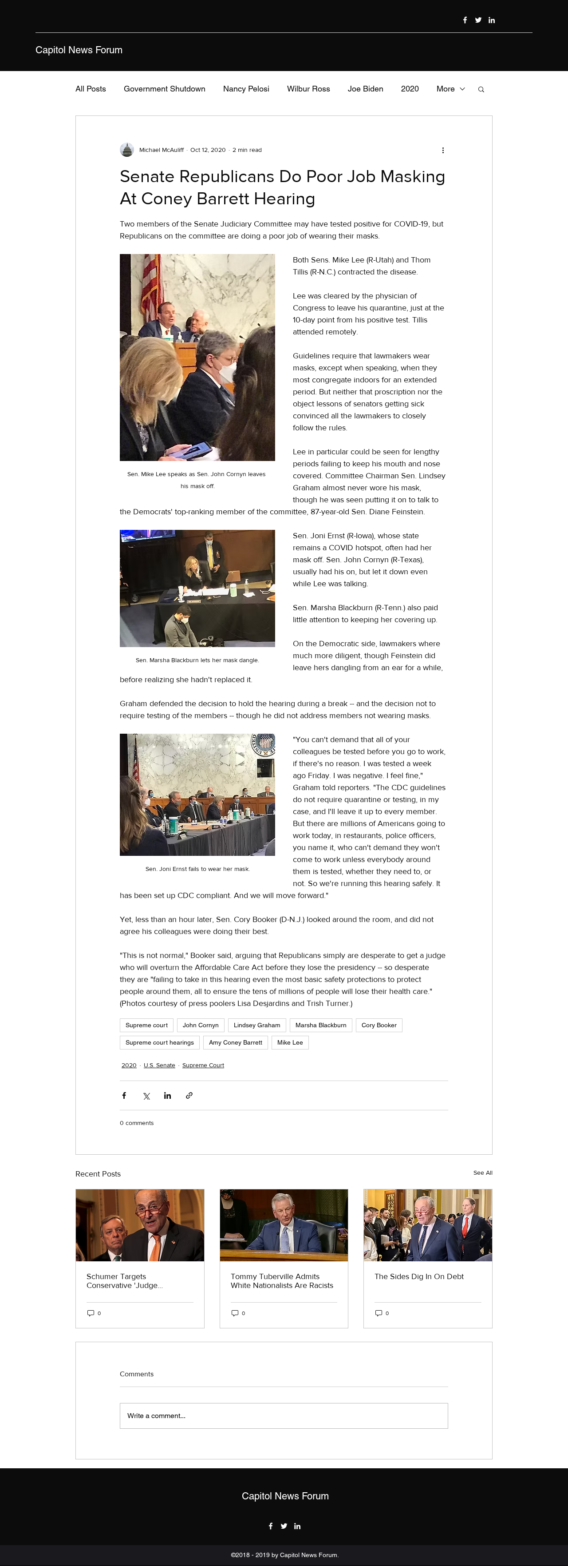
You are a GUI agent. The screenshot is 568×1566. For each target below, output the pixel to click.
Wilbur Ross (308, 88)
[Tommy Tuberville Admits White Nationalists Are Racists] (284, 1225)
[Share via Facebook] (124, 1095)
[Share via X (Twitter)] (146, 1095)
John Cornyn (201, 1025)
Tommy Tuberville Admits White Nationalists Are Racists (282, 1281)
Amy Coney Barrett (235, 1042)
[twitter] (478, 20)
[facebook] (465, 20)
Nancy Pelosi (246, 88)
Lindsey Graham (257, 1025)
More (446, 88)
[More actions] (443, 149)
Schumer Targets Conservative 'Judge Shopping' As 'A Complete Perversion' (132, 1281)
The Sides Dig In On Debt (419, 1276)
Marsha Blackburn (321, 1025)
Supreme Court (203, 1065)
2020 (410, 88)
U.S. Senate (159, 1065)
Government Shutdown (164, 88)
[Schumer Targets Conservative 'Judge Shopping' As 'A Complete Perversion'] (140, 1225)
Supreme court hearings (160, 1042)
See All (483, 1172)
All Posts (90, 88)
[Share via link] (189, 1095)
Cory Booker (379, 1025)
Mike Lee (290, 1042)
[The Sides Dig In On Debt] (428, 1225)
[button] (481, 88)
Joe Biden (365, 88)
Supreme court (147, 1025)
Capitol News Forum (79, 50)
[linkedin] (491, 20)
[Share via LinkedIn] (167, 1095)
